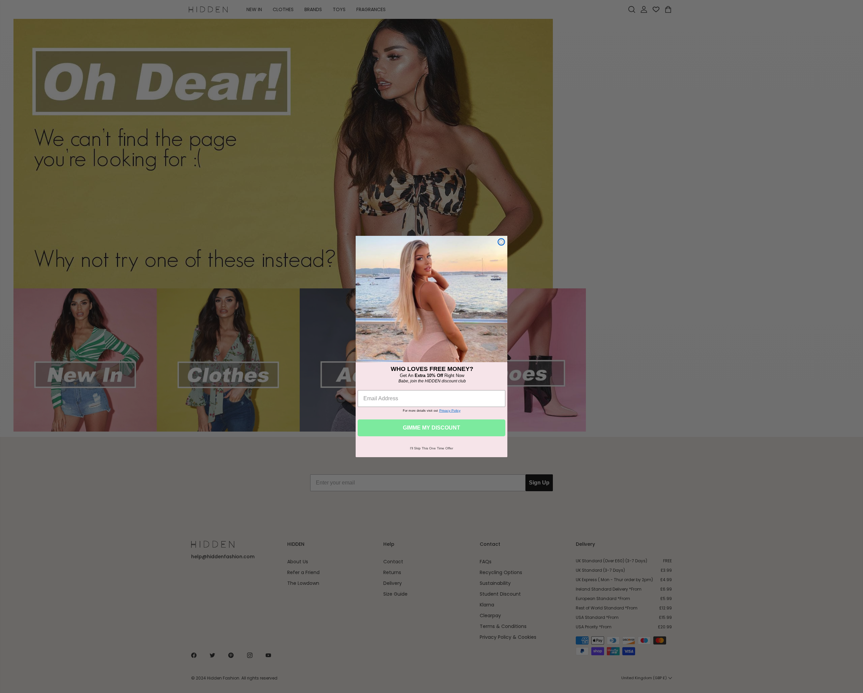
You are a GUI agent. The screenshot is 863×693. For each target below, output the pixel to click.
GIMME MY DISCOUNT (431, 428)
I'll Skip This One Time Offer (431, 448)
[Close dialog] (501, 242)
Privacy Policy (449, 410)
